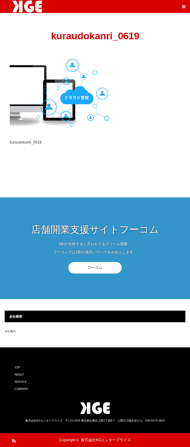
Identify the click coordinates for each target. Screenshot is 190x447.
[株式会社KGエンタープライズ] (95, 408)
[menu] (183, 6)
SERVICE (20, 381)
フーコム (95, 267)
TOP (17, 367)
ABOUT (19, 374)
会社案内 (10, 331)
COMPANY (21, 389)
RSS (13, 439)
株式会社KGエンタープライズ (106, 440)
